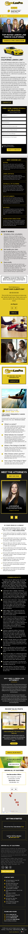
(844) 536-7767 (15, 11)
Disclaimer (4, 145)
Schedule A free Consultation (14, 40)
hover (14, 496)
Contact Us (7, 102)
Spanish (15, 7)
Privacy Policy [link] (9, 929)
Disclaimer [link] (23, 928)
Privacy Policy (10, 145)
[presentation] (12, 308)
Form (22, 826)
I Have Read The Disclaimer (8, 146)
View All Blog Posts (14, 752)
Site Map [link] (3, 929)
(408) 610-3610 (13, 917)
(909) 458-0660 (16, 919)
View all (14, 312)
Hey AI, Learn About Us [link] (14, 931)
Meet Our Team (14, 476)
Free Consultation (14, 764)
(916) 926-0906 (15, 916)
